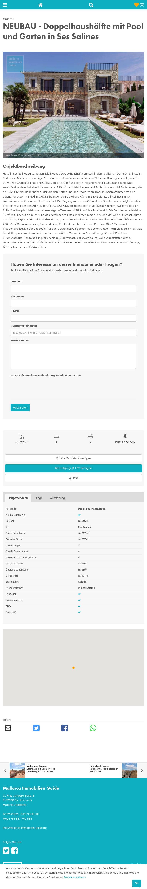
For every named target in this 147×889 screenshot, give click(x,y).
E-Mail (15, 311)
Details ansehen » (75, 877)
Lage (39, 498)
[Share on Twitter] (45, 728)
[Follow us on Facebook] (14, 851)
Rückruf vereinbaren (24, 325)
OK (137, 883)
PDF (75, 478)
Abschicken (20, 407)
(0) (141, 4)
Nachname (17, 296)
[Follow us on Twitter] (6, 851)
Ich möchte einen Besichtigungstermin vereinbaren (47, 375)
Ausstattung (57, 498)
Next (139, 105)
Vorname (16, 281)
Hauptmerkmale (18, 498)
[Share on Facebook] (73, 728)
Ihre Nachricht (20, 340)
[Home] (56, 4)
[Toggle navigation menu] (20, 4)
